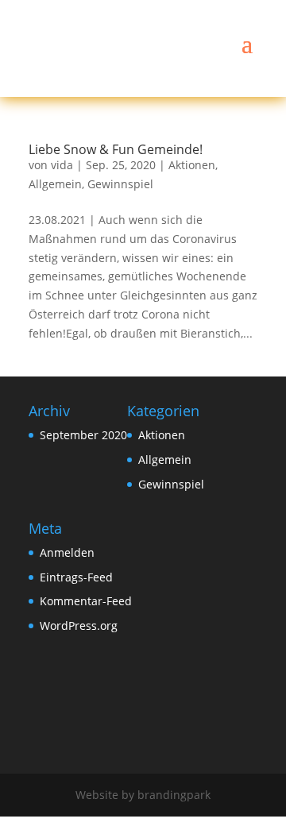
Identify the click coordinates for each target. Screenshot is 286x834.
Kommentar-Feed (86, 600)
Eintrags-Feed (76, 577)
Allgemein (55, 183)
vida (62, 164)
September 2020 (83, 434)
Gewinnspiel (120, 183)
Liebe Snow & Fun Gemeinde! (116, 149)
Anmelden (67, 552)
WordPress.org (79, 625)
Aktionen (191, 164)
